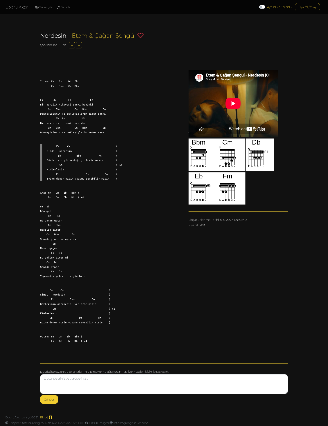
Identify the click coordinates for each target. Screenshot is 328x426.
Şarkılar (66, 7)
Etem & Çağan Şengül (104, 35)
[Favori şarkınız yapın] (140, 35)
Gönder (49, 399)
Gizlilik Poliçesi (99, 423)
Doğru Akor (16, 7)
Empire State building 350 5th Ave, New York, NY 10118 (46, 423)
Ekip (43, 417)
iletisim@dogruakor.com (130, 423)
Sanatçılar (46, 7)
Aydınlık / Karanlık (279, 7)
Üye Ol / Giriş (307, 7)
